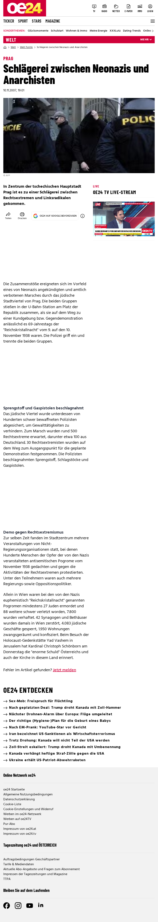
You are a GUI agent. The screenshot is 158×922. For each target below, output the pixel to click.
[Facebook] (6, 905)
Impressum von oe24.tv (19, 834)
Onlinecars (149, 31)
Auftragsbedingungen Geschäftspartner (31, 859)
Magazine (52, 20)
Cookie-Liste (12, 804)
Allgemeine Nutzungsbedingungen (28, 794)
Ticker (8, 20)
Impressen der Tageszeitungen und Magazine (35, 874)
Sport (23, 20)
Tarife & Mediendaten (18, 864)
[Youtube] (29, 905)
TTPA (6, 879)
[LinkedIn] (41, 905)
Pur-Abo (9, 824)
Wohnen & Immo (76, 31)
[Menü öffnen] (152, 21)
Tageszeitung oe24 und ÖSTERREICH (30, 845)
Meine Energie (98, 31)
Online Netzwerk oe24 (19, 775)
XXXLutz (115, 31)
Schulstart (57, 31)
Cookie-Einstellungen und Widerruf (28, 809)
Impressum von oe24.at (19, 829)
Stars (36, 20)
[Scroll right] (153, 31)
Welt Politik (26, 47)
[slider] (113, 229)
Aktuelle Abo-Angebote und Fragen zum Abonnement (41, 869)
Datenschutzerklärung (19, 799)
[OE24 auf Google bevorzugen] (82, 215)
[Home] (5, 47)
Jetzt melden (64, 670)
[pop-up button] (141, 229)
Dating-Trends (132, 31)
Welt (11, 40)
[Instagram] (18, 905)
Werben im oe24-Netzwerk (22, 814)
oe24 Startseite (14, 789)
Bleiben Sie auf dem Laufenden (26, 890)
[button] (99, 229)
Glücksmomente (38, 31)
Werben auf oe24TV (17, 819)
